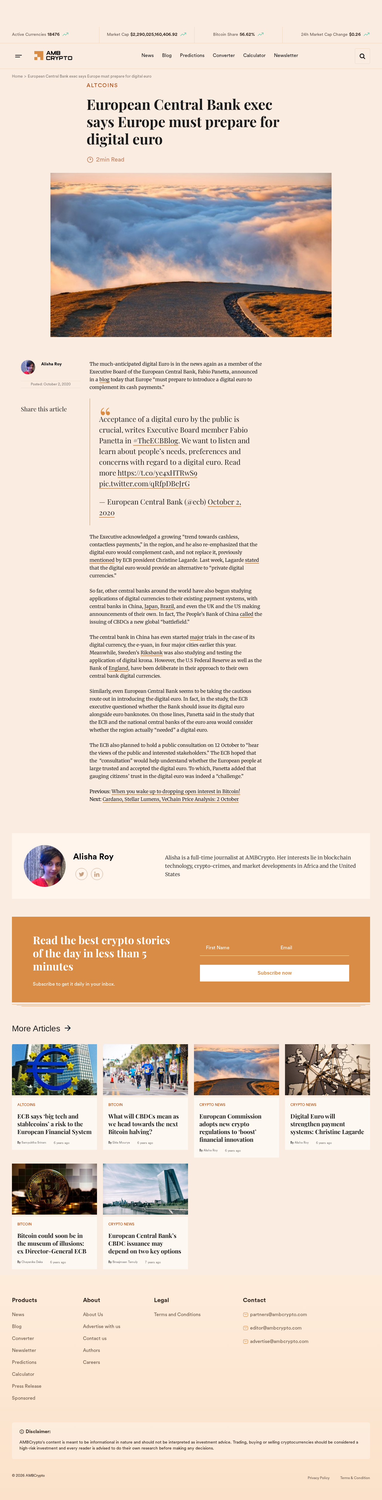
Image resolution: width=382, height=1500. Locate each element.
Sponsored (23, 1398)
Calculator (254, 55)
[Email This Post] (66, 424)
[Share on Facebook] (27, 424)
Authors (91, 1350)
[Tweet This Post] (40, 424)
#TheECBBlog (155, 440)
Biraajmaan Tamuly (125, 1262)
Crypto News (212, 1105)
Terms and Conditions (177, 1315)
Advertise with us (101, 1326)
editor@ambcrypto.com (276, 1328)
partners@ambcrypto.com (278, 1315)
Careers (91, 1362)
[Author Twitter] (82, 874)
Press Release (26, 1386)
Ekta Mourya (121, 1142)
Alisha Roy (51, 364)
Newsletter (286, 55)
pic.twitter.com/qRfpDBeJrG (144, 483)
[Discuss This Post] (27, 438)
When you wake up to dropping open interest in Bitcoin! (176, 791)
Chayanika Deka (32, 1262)
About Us (93, 1315)
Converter (224, 55)
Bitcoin (115, 1105)
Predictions (192, 55)
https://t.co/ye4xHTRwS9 (157, 472)
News (147, 55)
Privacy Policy (318, 1478)
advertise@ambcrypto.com (279, 1341)
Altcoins (102, 86)
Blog (167, 55)
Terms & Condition (355, 1478)
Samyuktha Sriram (33, 1142)
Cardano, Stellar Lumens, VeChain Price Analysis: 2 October (171, 799)
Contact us (95, 1338)
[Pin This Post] (53, 424)
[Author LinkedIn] (97, 874)
